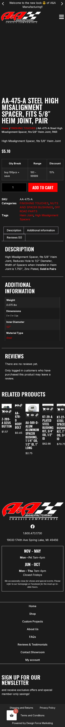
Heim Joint (26, 215)
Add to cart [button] (3, 411)
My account (32, 660)
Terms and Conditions (32, 715)
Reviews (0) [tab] (14, 237)
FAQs (32, 636)
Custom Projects (32, 621)
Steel (9, 337)
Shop (32, 613)
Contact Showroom (32, 652)
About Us (32, 629)
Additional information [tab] (41, 230)
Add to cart (43, 187)
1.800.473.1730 (32, 533)
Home (5, 128)
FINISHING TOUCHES (23, 128)
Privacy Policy (47, 707)
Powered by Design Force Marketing (32, 723)
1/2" (8, 326)
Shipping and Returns (21, 707)
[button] (3, 4)
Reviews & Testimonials (32, 644)
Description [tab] (14, 230)
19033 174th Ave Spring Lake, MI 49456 (32, 540)
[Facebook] (32, 526)
